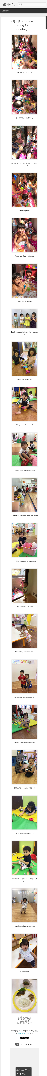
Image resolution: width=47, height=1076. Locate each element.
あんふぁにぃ (23, 1033)
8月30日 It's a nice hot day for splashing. (22, 25)
